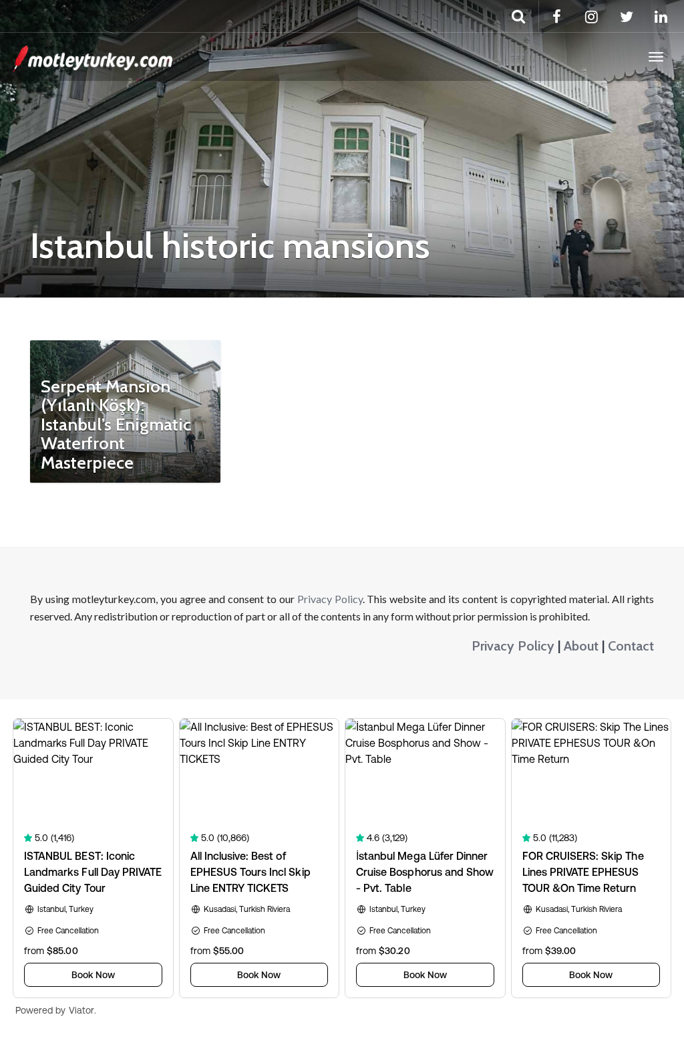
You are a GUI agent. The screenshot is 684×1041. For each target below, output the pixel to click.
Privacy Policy (330, 598)
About (581, 646)
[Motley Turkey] (93, 57)
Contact (631, 646)
